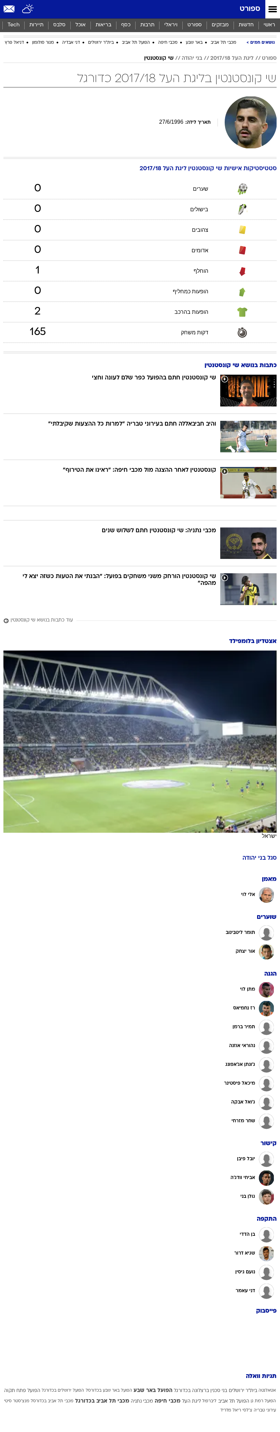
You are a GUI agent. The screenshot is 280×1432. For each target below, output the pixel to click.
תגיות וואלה (261, 1376)
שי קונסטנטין (158, 58)
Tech (13, 25)
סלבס (59, 25)
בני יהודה (192, 58)
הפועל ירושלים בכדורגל (63, 1391)
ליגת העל (191, 1401)
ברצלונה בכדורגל (191, 1391)
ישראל (269, 836)
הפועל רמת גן (263, 1401)
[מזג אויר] (28, 9)
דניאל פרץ (14, 43)
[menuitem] (246, 25)
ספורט (250, 9)
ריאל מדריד (230, 1410)
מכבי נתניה (142, 1401)
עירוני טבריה (265, 1410)
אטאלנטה (267, 1391)
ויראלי (171, 25)
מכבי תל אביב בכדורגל (102, 1401)
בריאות (103, 25)
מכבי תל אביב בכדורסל (52, 1401)
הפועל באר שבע (153, 1390)
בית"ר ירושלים (101, 43)
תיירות (36, 25)
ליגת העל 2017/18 (232, 58)
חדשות (246, 25)
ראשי (269, 25)
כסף (125, 25)
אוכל (80, 25)
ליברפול (209, 1401)
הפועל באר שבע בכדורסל (109, 1391)
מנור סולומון (43, 43)
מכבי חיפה (168, 43)
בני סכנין (218, 1391)
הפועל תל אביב (136, 43)
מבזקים (220, 25)
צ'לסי (247, 1410)
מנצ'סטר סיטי (16, 1401)
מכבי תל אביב (223, 43)
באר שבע (194, 43)
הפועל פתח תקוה (22, 1391)
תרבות (147, 25)
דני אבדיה (71, 43)
